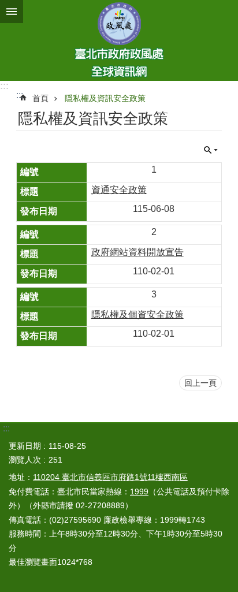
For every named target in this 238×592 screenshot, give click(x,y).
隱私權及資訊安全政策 (105, 98)
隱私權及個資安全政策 (137, 314)
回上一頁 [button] (200, 383)
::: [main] (19, 95)
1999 (139, 491)
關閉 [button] (11, 11)
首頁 (40, 98)
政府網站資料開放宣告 (137, 252)
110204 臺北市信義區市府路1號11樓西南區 (110, 477)
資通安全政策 (119, 190)
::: (4, 86)
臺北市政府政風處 (119, 40)
